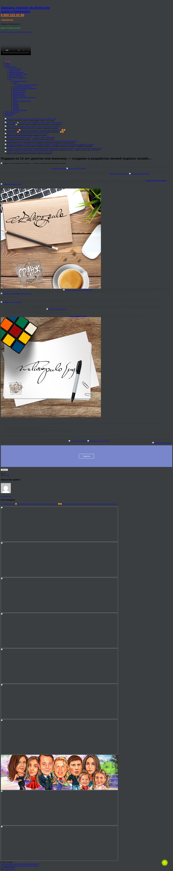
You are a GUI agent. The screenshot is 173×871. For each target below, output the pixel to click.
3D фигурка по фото (12, 112)
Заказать (4, 470)
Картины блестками (16, 76)
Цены (7, 63)
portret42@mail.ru (10, 869)
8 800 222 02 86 (12, 15)
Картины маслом (18, 94)
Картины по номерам (16, 72)
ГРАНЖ (15, 104)
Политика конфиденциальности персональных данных (20, 865)
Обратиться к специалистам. (119, 174)
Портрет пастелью (19, 95)
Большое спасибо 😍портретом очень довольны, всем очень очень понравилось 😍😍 (31, 504)
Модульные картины (20, 110)
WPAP (15, 103)
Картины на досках (19, 92)
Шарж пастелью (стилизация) (27, 85)
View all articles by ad (6, 496)
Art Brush (16, 108)
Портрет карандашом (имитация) (24, 97)
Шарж (15, 83)
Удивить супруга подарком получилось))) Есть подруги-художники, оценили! (90, 504)
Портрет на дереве (19, 90)
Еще (10, 79)
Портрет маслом (14, 70)
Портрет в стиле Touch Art (22, 101)
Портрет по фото (10, 67)
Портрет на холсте (15, 68)
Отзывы (7, 65)
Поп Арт (16, 106)
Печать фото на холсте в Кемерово (24, 88)
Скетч (15, 99)
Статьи (7, 475)
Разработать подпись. (59, 168)
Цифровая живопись (20, 81)
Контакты (8, 115)
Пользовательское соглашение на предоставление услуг (20, 864)
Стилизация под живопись (22, 86)
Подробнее (86, 456)
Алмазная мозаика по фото (18, 74)
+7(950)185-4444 (7, 20)
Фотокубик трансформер (17, 77)
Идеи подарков (10, 113)
